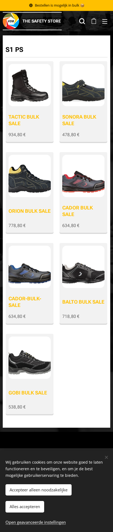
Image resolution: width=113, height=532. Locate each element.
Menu (104, 21)
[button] (82, 21)
